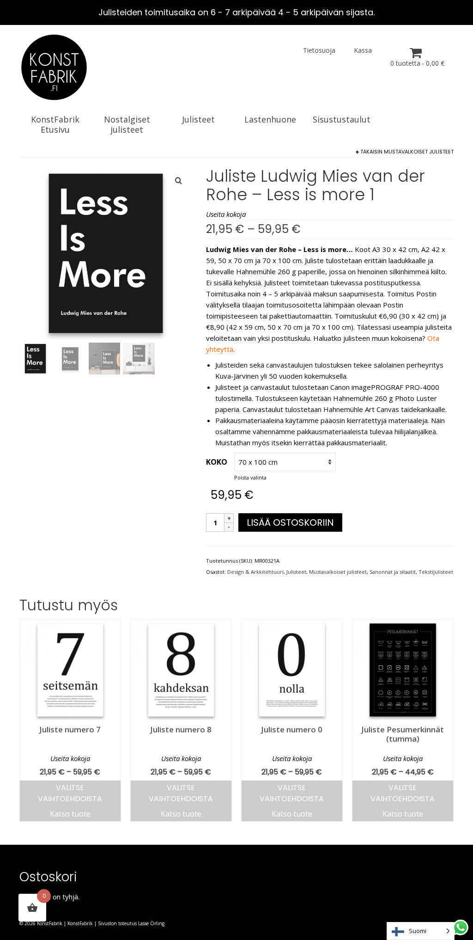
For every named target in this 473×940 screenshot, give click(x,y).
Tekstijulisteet (435, 571)
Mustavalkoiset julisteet (419, 151)
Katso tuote (70, 814)
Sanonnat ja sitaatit (393, 571)
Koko (216, 462)
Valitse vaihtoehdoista (70, 793)
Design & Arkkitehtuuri (255, 571)
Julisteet (296, 571)
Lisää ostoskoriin (290, 522)
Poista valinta (250, 477)
